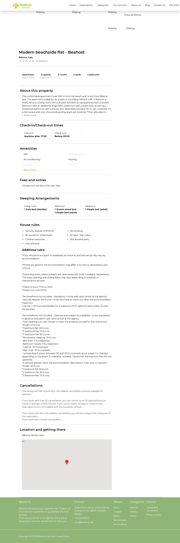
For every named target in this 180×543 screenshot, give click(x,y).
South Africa (120, 524)
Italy (115, 507)
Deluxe (134, 507)
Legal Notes (63, 536)
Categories (102, 5)
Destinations (85, 5)
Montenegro (120, 520)
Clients (151, 502)
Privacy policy (154, 515)
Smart (133, 516)
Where (117, 502)
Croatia (117, 511)
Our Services (120, 5)
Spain (116, 516)
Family (133, 511)
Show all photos (132, 15)
